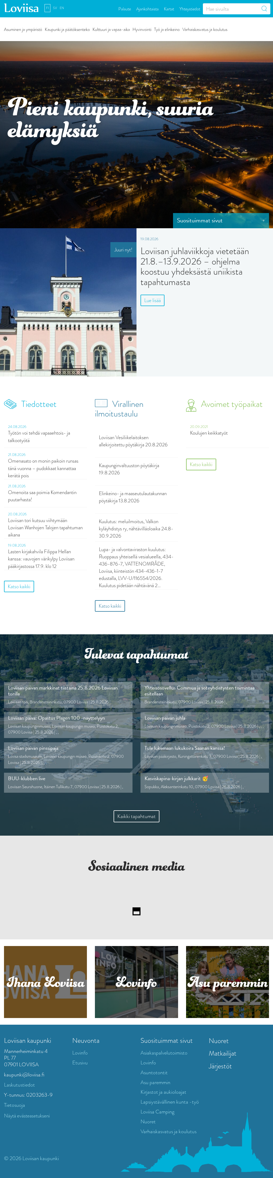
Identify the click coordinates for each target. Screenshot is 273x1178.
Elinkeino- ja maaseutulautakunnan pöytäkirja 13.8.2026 (133, 497)
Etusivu (80, 1063)
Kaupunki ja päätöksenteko (67, 29)
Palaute (124, 9)
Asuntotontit (154, 1072)
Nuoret (148, 1121)
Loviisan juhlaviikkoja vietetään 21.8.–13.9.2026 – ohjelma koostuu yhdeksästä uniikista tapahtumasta (194, 266)
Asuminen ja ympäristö (23, 29)
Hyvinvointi (142, 29)
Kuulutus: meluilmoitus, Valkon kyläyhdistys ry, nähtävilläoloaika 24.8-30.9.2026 (136, 528)
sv (55, 8)
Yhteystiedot (189, 9)
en (62, 8)
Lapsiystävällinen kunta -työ (169, 1102)
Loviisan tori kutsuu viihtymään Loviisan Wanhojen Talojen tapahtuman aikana (45, 527)
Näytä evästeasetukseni (27, 1115)
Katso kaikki (19, 586)
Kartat (169, 9)
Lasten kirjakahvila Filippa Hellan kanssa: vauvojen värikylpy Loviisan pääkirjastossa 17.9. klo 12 (41, 559)
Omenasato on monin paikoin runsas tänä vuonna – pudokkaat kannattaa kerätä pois (43, 468)
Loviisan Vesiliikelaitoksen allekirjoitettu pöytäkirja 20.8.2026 (133, 441)
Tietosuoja (14, 1105)
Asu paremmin (155, 1082)
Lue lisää (152, 300)
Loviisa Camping (157, 1112)
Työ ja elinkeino (167, 29)
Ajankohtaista (147, 9)
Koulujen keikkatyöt (209, 432)
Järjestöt (220, 1066)
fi (47, 8)
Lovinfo (80, 1053)
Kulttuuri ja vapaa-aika (111, 29)
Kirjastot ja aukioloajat (163, 1092)
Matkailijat (222, 1053)
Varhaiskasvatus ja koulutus (204, 29)
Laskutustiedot (19, 1085)
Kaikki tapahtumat (136, 816)
